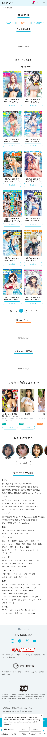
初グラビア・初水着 (25, 610)
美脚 (27, 544)
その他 (30, 613)
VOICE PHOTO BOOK (11, 520)
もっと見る (23, 463)
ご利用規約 (6, 708)
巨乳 (24, 541)
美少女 (8, 560)
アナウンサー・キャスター (15, 594)
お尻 (36, 541)
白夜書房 (17, 493)
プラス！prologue (25, 517)
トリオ (17, 574)
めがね (8, 533)
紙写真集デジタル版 (10, 517)
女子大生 (32, 587)
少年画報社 (22, 490)
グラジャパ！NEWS (38, 23)
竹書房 (29, 490)
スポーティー (10, 550)
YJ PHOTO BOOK (27, 500)
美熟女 (35, 560)
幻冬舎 (29, 487)
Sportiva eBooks (28, 509)
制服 (22, 530)
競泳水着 (33, 530)
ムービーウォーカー (35, 493)
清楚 (22, 567)
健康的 (8, 547)
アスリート (35, 600)
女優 (37, 584)
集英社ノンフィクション (11, 509)
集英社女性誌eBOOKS (29, 506)
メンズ (8, 613)
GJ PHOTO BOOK (9, 503)
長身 (38, 544)
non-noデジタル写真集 (10, 506)
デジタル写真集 (8, 23)
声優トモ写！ (7, 523)
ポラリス (16, 523)
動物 (19, 613)
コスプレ (9, 530)
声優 (20, 587)
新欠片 (4, 493)
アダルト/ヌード (8, 603)
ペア (6, 574)
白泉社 (10, 493)
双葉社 (24, 493)
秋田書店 (5, 484)
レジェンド (9, 600)
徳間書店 (36, 490)
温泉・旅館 (21, 577)
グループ (30, 574)
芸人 (22, 600)
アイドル (24, 584)
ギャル (7, 553)
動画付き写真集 (39, 517)
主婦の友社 (6, 490)
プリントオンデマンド (29, 520)
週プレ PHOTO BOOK (10, 500)
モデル (8, 587)
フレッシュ (22, 547)
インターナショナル (29, 550)
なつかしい (9, 563)
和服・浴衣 (22, 533)
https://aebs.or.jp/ (6, 701)
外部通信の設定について (29, 711)
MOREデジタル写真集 (26, 503)
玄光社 (23, 487)
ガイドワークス (16, 484)
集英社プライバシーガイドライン (22, 708)
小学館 (14, 490)
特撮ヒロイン (31, 597)
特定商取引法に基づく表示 (11, 711)
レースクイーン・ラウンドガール (18, 591)
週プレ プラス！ (23, 23)
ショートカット (11, 544)
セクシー (9, 567)
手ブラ (8, 610)
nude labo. (25, 523)
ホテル (7, 577)
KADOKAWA (28, 484)
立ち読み (12, 105)
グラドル (9, 584)
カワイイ (25, 563)
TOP (3, 8)
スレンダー (10, 541)
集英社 (35, 487)
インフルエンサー (12, 597)
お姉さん (21, 560)
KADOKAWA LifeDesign (11, 487)
